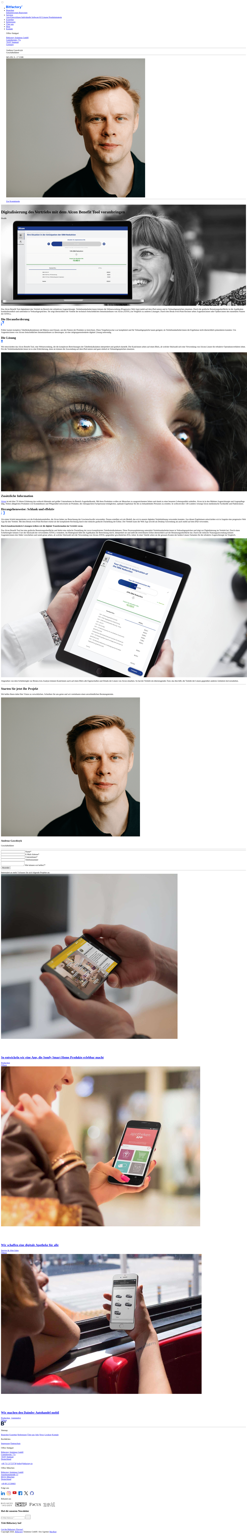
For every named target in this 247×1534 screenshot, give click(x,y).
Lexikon (48, 1435)
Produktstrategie (55, 17)
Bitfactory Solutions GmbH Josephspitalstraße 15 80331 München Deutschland (12, 1475)
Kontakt (9, 29)
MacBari (52, 1532)
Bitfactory (19, 1532)
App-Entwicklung (13, 17)
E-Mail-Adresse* (32, 854)
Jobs (37, 1435)
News (41, 1435)
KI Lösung (44, 17)
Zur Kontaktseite (13, 201)
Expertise (10, 20)
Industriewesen (12, 13)
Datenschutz (15, 1443)
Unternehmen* (31, 857)
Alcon (3, 501)
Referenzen (10, 22)
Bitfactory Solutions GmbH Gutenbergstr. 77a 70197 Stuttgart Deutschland (12, 1455)
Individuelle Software (30, 17)
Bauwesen (23, 13)
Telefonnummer (31, 860)
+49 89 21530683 (8, 1484)
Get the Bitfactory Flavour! (12, 1529)
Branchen (10, 10)
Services (9, 15)
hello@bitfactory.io (25, 1463)
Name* (28, 852)
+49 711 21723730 (8, 1463)
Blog (8, 26)
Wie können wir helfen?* (35, 865)
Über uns (10, 24)
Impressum (5, 1443)
